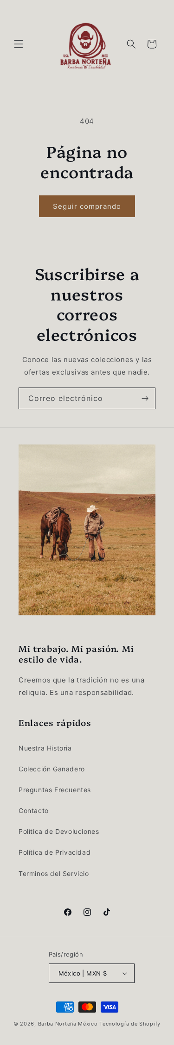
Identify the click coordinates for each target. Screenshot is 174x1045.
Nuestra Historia (45, 748)
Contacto (34, 810)
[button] (18, 44)
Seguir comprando (87, 206)
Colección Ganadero (52, 769)
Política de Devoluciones (59, 831)
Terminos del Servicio (54, 873)
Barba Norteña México (68, 1023)
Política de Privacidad (54, 852)
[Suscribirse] (145, 398)
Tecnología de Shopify (130, 1023)
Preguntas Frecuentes (55, 790)
